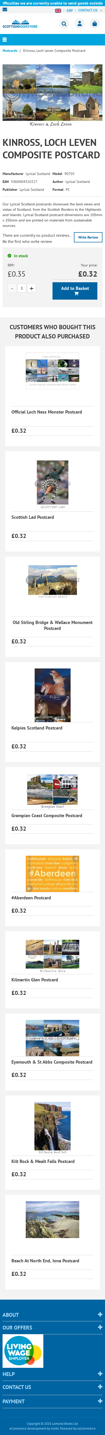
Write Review (88, 237)
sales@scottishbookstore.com (6, 9)
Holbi (55, 1428)
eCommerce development (27, 1428)
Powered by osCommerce (78, 1428)
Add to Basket (75, 288)
